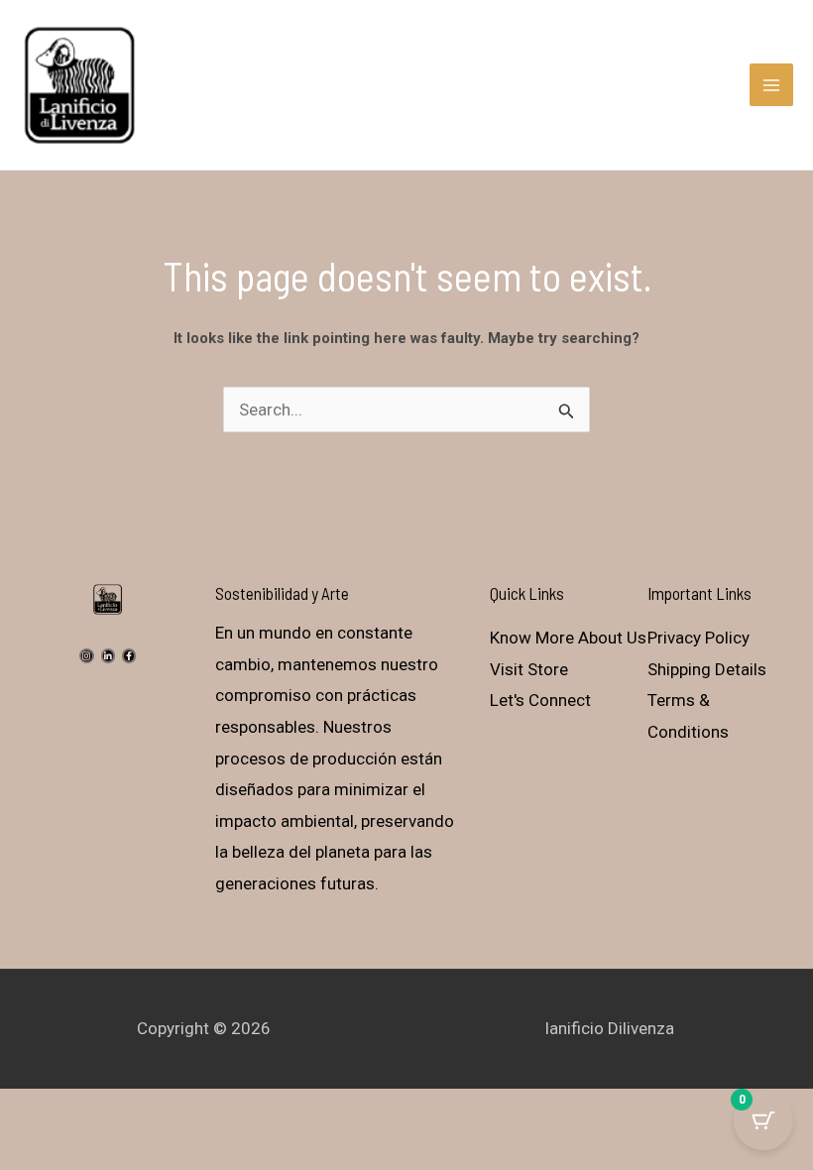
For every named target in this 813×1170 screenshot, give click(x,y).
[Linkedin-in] (108, 655)
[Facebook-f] (129, 655)
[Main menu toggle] (771, 85)
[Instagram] (86, 655)
